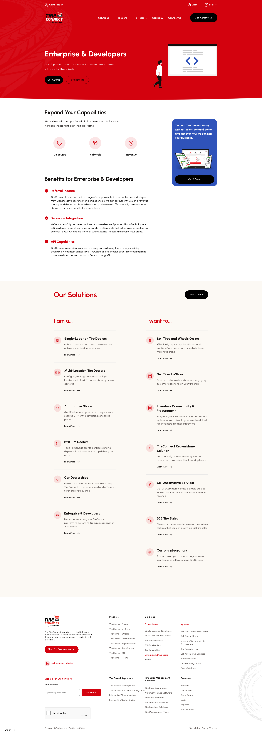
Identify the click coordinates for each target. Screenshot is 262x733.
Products (122, 17)
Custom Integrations (191, 663)
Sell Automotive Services (193, 654)
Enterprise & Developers (156, 655)
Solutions (103, 17)
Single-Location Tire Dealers (158, 631)
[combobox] (10, 730)
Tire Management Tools (156, 712)
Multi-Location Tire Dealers (158, 635)
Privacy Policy (194, 728)
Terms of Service (209, 728)
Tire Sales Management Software (157, 679)
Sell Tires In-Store (189, 636)
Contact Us (174, 17)
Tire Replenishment (190, 649)
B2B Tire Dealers (153, 645)
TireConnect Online (118, 624)
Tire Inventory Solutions (156, 707)
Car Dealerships (152, 650)
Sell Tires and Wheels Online (194, 631)
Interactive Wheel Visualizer (122, 695)
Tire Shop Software (154, 697)
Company (157, 17)
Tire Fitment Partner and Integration (127, 690)
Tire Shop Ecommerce (156, 688)
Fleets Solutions (188, 668)
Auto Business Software (156, 702)
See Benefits (77, 79)
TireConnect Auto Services (122, 648)
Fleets (148, 659)
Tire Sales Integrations (121, 678)
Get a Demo (187, 695)
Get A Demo (202, 17)
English (8, 730)
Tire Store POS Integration (122, 685)
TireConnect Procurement (122, 638)
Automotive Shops (154, 640)
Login (194, 4)
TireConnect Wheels (119, 634)
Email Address (52, 685)
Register (213, 4)
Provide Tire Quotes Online (122, 700)
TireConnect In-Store (119, 629)
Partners (139, 17)
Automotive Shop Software (158, 693)
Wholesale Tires (188, 658)
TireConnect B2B (117, 653)
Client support (56, 4)
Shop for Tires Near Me (59, 649)
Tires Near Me (187, 709)
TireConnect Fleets (118, 658)
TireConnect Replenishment (122, 643)
